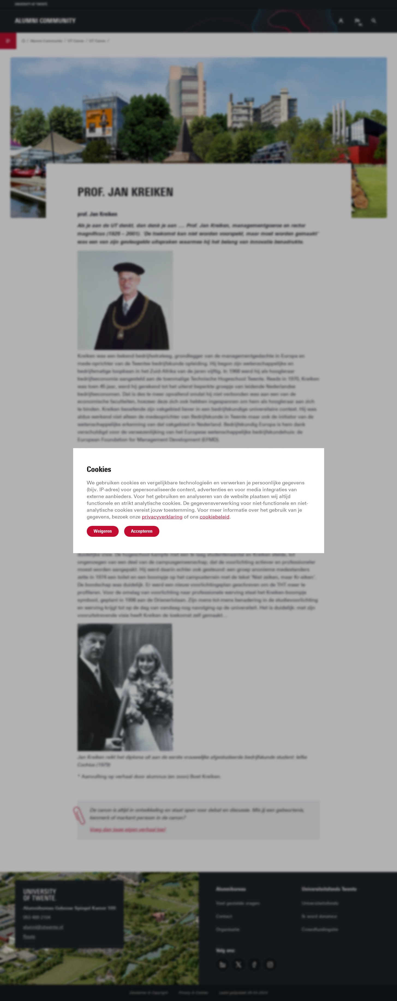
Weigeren (103, 531)
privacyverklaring (162, 517)
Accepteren (142, 531)
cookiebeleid (214, 517)
